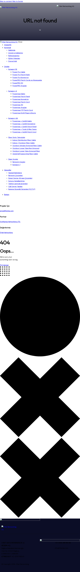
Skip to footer (17, 1)
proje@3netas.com (7, 211)
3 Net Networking (6, 232)
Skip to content (6, 1)
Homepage (4, 265)
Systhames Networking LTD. (10, 222)
